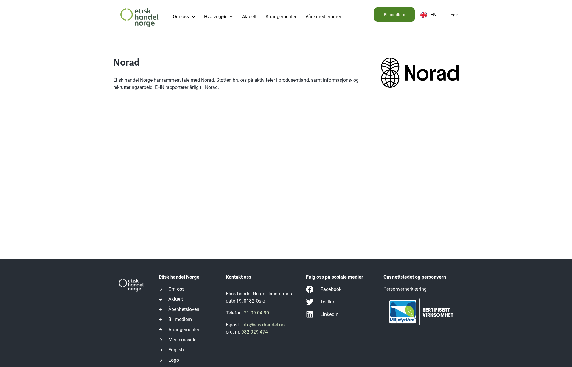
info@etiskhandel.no (262, 325)
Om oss (181, 16)
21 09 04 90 (256, 313)
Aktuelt (249, 16)
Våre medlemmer (323, 16)
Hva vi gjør (215, 16)
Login (453, 15)
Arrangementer (280, 16)
